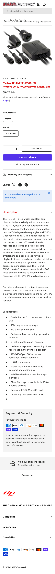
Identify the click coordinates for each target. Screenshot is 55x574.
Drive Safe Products (18, 20)
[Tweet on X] (14, 185)
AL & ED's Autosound (17, 567)
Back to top (27, 475)
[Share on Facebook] (20, 185)
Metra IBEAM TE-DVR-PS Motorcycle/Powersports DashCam (27, 22)
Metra (5, 78)
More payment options (27, 164)
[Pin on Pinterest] (26, 185)
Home (5, 20)
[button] (44, 4)
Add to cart (36, 148)
